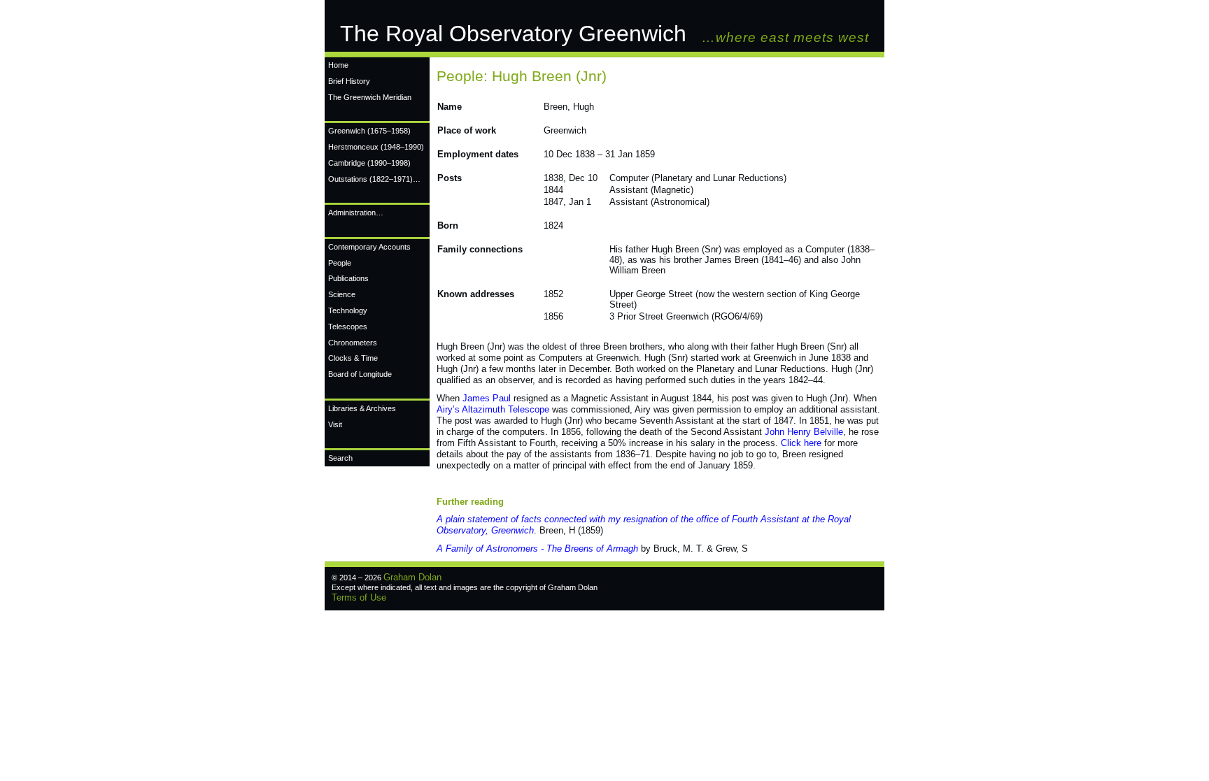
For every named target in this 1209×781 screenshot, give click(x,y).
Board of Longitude (360, 374)
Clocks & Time (353, 358)
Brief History (349, 81)
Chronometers (352, 342)
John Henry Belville (804, 432)
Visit (335, 424)
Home (338, 65)
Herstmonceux (376, 147)
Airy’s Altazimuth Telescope (493, 409)
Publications (348, 278)
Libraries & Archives (362, 408)
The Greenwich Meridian (369, 97)
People (339, 263)
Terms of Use (359, 597)
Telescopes (347, 326)
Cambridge (369, 163)
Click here (801, 443)
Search (340, 458)
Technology (347, 310)
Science (341, 294)
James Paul (486, 398)
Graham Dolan (412, 577)
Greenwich (369, 131)
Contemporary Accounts (369, 247)
